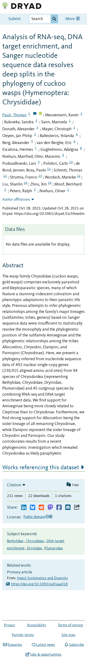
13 (40, 176)
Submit (14, 19)
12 (5, 176)
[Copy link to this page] (77, 507)
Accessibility (36, 625)
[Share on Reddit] (41, 507)
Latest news (45, 645)
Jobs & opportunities (45, 655)
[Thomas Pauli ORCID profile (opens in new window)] (40, 114)
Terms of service (70, 625)
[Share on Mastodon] (50, 507)
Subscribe (76, 645)
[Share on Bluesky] (32, 507)
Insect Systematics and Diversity (42, 578)
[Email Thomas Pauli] (35, 114)
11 (49, 169)
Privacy (9, 625)
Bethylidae (15, 541)
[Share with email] (68, 507)
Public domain (34, 517)
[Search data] (54, 18)
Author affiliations (16, 200)
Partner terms (23, 635)
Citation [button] (14, 485)
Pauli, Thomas (14, 115)
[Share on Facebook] (59, 507)
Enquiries (15, 645)
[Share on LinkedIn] (23, 507)
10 (71, 162)
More (70, 19)
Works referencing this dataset (40, 468)
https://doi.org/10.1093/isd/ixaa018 (39, 584)
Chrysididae (35, 541)
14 (25, 183)
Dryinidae (34, 548)
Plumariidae (53, 548)
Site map (68, 635)
